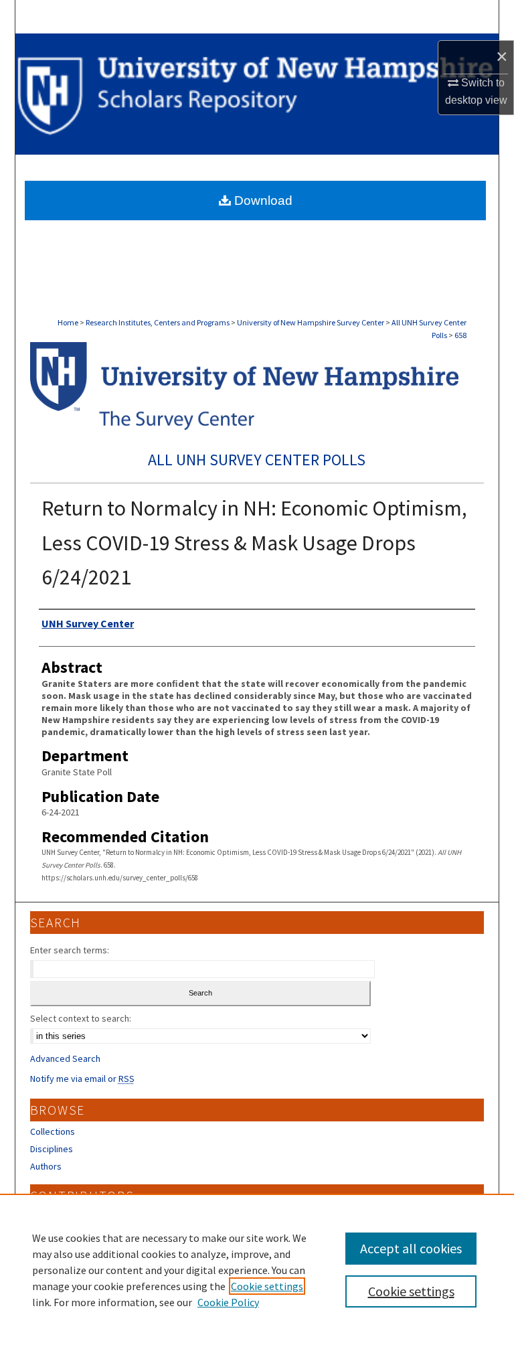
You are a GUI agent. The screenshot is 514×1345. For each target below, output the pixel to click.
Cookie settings (267, 1286)
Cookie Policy (228, 1302)
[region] (257, 1269)
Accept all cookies (411, 1248)
